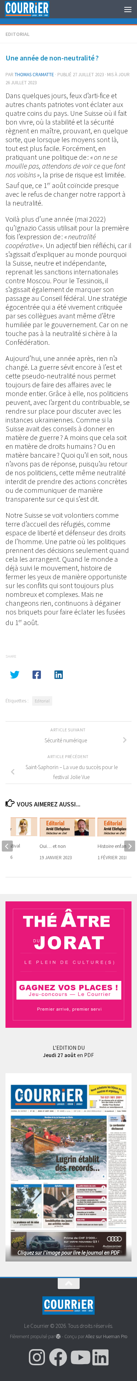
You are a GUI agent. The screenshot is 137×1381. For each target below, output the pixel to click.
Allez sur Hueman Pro (106, 1336)
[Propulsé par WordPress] (58, 1336)
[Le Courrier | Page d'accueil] (34, 9)
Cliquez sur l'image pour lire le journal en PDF (68, 1252)
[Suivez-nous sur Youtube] (79, 1357)
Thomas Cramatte (34, 74)
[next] (129, 846)
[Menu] (128, 9)
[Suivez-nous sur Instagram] (37, 1357)
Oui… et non (52, 846)
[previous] (7, 846)
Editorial (17, 34)
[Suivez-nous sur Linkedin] (100, 1357)
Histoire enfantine (116, 846)
